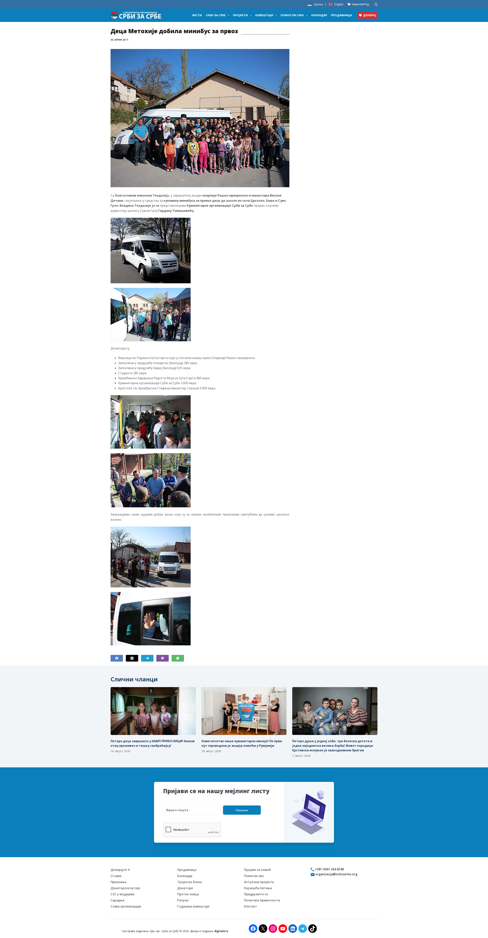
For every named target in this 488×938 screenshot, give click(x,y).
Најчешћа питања (258, 888)
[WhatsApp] (178, 658)
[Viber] (162, 658)
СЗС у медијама (122, 894)
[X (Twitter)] (132, 658)
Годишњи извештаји (193, 906)
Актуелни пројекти (259, 882)
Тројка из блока (189, 882)
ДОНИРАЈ (369, 15)
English (338, 4)
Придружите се (256, 894)
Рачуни (182, 900)
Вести (197, 15)
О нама (116, 876)
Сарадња (117, 900)
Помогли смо (292, 15)
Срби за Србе (216, 15)
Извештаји (264, 15)
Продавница (341, 15)
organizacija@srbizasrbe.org (336, 874)
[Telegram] (147, 658)
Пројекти (240, 15)
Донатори (185, 888)
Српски (318, 4)
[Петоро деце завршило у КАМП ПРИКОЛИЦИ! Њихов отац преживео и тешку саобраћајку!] (153, 711)
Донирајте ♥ (120, 870)
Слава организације (126, 906)
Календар (319, 15)
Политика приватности (262, 900)
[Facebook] (117, 658)
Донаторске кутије (125, 888)
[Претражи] (376, 4)
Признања (118, 882)
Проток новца (188, 894)
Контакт (250, 906)
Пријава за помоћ (257, 870)
